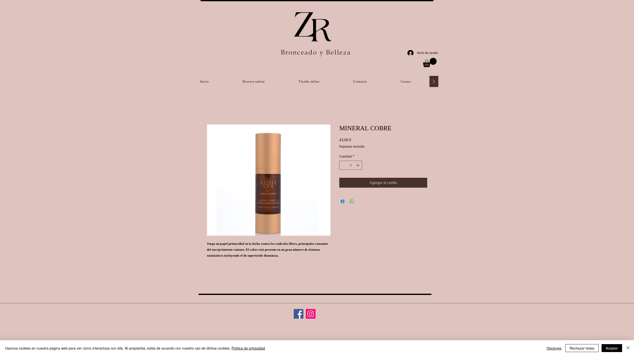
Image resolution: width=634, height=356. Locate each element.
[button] (430, 62)
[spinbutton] (350, 165)
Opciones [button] (554, 348)
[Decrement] (343, 165)
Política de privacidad (248, 348)
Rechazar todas (582, 348)
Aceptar (612, 348)
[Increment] (358, 165)
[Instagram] (311, 314)
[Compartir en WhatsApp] (352, 201)
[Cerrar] (628, 348)
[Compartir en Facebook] (342, 201)
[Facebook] (298, 314)
